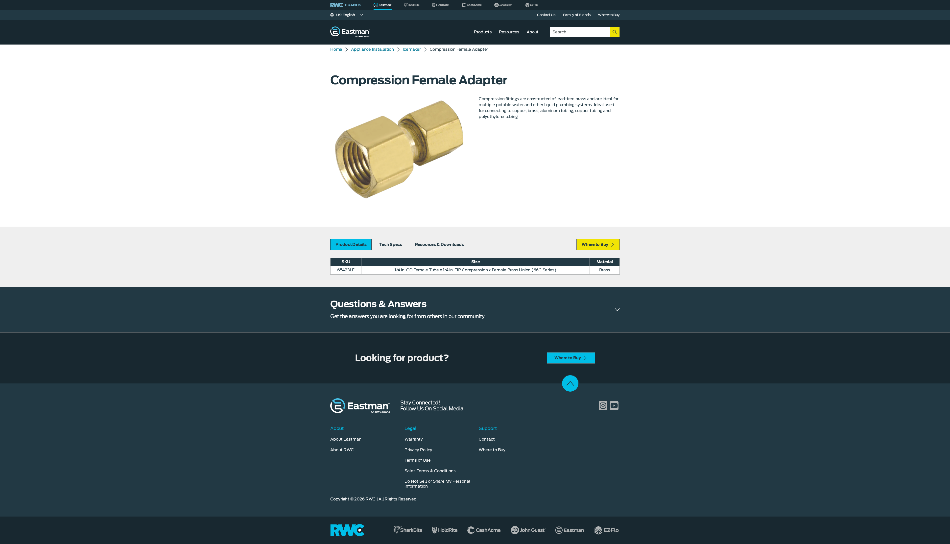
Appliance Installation (372, 49)
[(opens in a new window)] (412, 5)
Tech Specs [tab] (390, 244)
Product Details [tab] (350, 244)
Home (336, 49)
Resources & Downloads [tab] (439, 244)
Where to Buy (595, 244)
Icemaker (412, 49)
